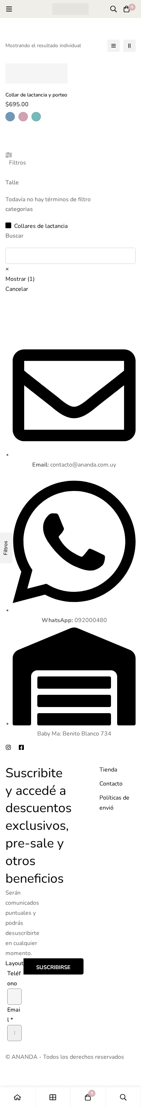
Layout (14, 963)
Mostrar (20, 279)
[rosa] (23, 116)
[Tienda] (53, 1097)
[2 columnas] (129, 46)
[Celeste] (10, 116)
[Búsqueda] (113, 9)
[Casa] (17, 1097)
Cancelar (16, 289)
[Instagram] (8, 747)
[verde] (36, 116)
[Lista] (113, 46)
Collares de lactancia (41, 226)
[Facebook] (21, 747)
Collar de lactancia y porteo (36, 94)
